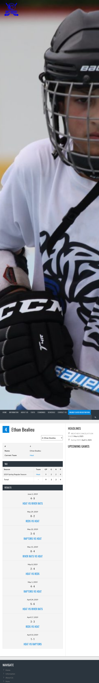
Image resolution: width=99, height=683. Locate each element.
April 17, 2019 (32, 617)
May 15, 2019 (32, 547)
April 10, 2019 (32, 635)
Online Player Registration (79, 412)
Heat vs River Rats (33, 503)
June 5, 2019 (33, 494)
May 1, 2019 (33, 582)
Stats (33, 412)
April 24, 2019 (32, 599)
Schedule (51, 412)
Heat (32, 455)
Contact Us (62, 412)
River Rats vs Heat (33, 556)
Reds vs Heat (32, 521)
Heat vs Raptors (33, 644)
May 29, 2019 (32, 512)
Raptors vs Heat (33, 538)
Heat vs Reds (32, 574)
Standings (41, 412)
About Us (24, 412)
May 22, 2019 (32, 529)
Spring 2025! (76, 440)
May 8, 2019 (33, 564)
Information (13, 412)
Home (5, 412)
